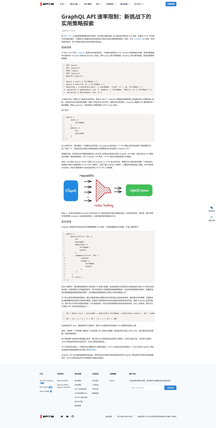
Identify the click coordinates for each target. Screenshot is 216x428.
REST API (68, 36)
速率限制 (92, 350)
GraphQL (138, 39)
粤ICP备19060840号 (124, 416)
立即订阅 (170, 388)
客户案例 (87, 4)
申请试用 (171, 4)
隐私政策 (109, 416)
